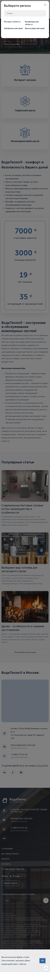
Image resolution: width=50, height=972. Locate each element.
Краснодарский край (34, 28)
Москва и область (12, 22)
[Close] (45, 5)
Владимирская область (32, 23)
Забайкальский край (13, 28)
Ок (42, 960)
